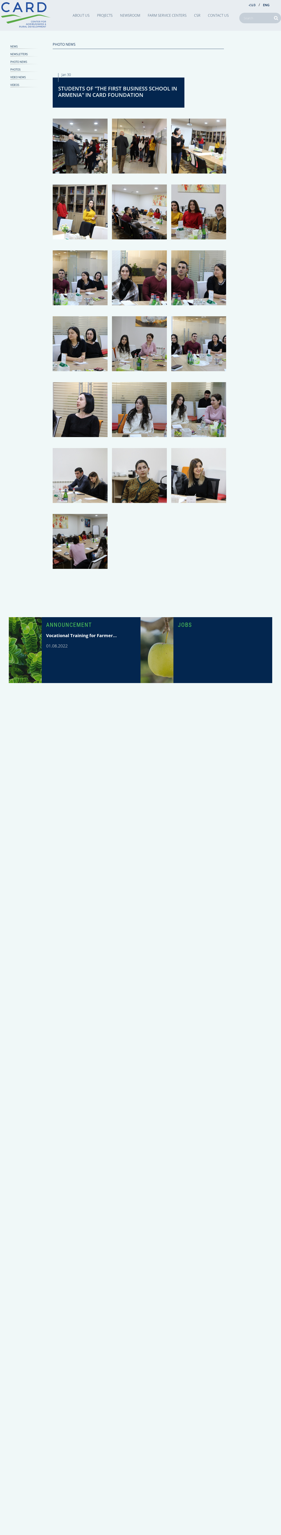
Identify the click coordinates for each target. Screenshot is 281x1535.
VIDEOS (14, 85)
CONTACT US (218, 15)
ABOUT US (81, 15)
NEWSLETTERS (19, 54)
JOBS (185, 624)
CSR (197, 15)
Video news (18, 77)
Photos (15, 69)
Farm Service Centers (167, 15)
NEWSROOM (130, 15)
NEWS (14, 46)
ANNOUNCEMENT (69, 624)
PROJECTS (105, 15)
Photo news (18, 62)
